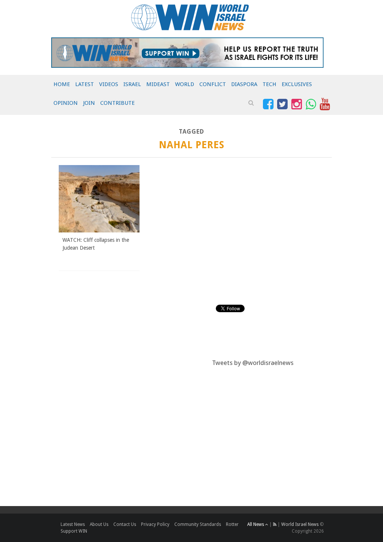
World (184, 84)
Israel (132, 84)
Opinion (65, 103)
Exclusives (297, 84)
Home (61, 84)
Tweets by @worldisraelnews (253, 362)
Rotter (232, 524)
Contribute (117, 103)
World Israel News (300, 524)
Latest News (73, 524)
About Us (99, 524)
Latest (84, 84)
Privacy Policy (155, 524)
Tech (269, 84)
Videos (108, 84)
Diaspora (244, 84)
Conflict (212, 84)
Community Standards (197, 524)
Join (89, 103)
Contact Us (124, 524)
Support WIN (74, 531)
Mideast (158, 84)
